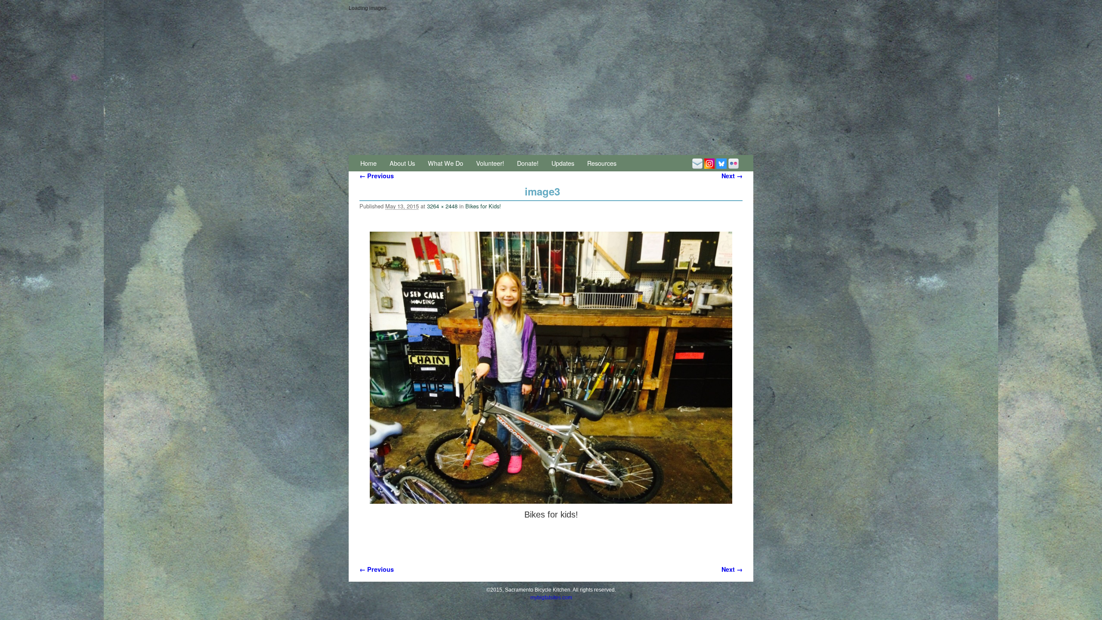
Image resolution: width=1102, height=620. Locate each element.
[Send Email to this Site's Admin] (697, 162)
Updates (562, 162)
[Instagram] (709, 162)
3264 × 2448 (442, 206)
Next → (732, 175)
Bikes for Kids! (483, 206)
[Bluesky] (721, 162)
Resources (601, 162)
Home (368, 162)
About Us (402, 162)
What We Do (445, 162)
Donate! (528, 162)
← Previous (376, 175)
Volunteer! (490, 162)
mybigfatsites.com (551, 598)
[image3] (551, 368)
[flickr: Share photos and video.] (733, 162)
